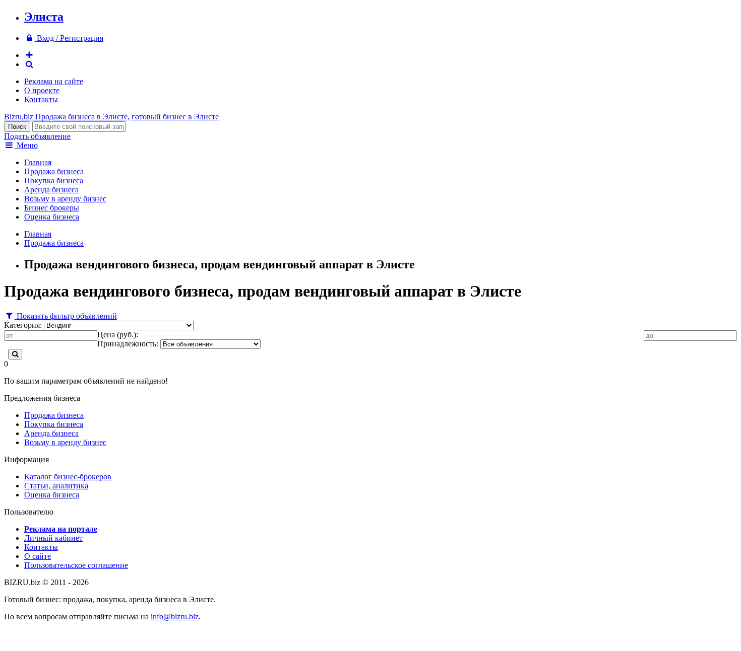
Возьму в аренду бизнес (65, 198)
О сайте (37, 556)
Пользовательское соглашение (76, 565)
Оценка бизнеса (51, 216)
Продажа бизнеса (54, 171)
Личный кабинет (53, 538)
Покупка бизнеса (53, 180)
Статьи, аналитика (56, 485)
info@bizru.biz (175, 616)
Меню (26, 145)
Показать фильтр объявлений (66, 316)
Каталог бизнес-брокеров (67, 476)
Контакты (41, 99)
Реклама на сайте (53, 81)
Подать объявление (37, 136)
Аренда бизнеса (51, 189)
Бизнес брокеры (51, 207)
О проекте (41, 90)
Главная (37, 162)
